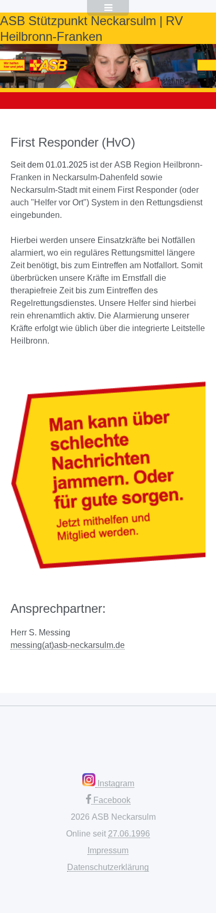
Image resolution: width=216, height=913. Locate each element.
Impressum (108, 850)
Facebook (111, 800)
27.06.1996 (129, 833)
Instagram (114, 783)
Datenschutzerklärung (108, 867)
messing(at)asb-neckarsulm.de (67, 645)
